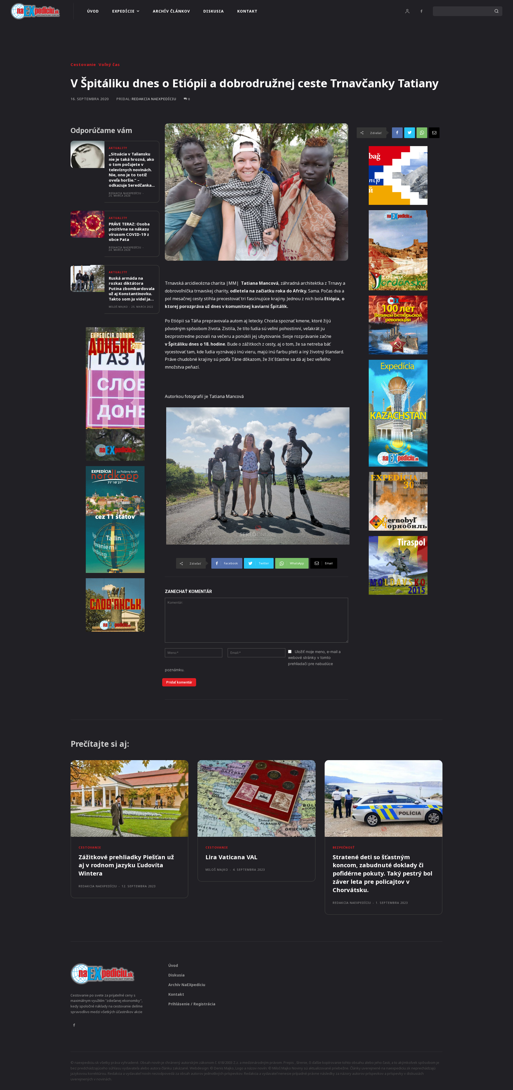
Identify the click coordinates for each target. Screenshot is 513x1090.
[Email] (434, 132)
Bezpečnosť (344, 847)
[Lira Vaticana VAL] (256, 798)
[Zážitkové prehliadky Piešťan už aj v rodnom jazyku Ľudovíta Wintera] (129, 798)
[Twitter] (409, 132)
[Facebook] (421, 11)
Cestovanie (83, 64)
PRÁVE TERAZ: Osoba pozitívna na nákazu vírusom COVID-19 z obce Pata (129, 231)
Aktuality (118, 148)
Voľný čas (109, 64)
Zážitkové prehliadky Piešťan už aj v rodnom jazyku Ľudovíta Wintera (126, 865)
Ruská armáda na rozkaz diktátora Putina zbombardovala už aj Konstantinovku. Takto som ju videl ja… (131, 288)
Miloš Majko (118, 306)
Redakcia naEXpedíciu (154, 99)
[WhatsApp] (422, 132)
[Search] (496, 11)
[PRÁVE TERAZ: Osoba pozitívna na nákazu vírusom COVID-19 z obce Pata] (87, 224)
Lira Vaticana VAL (231, 857)
